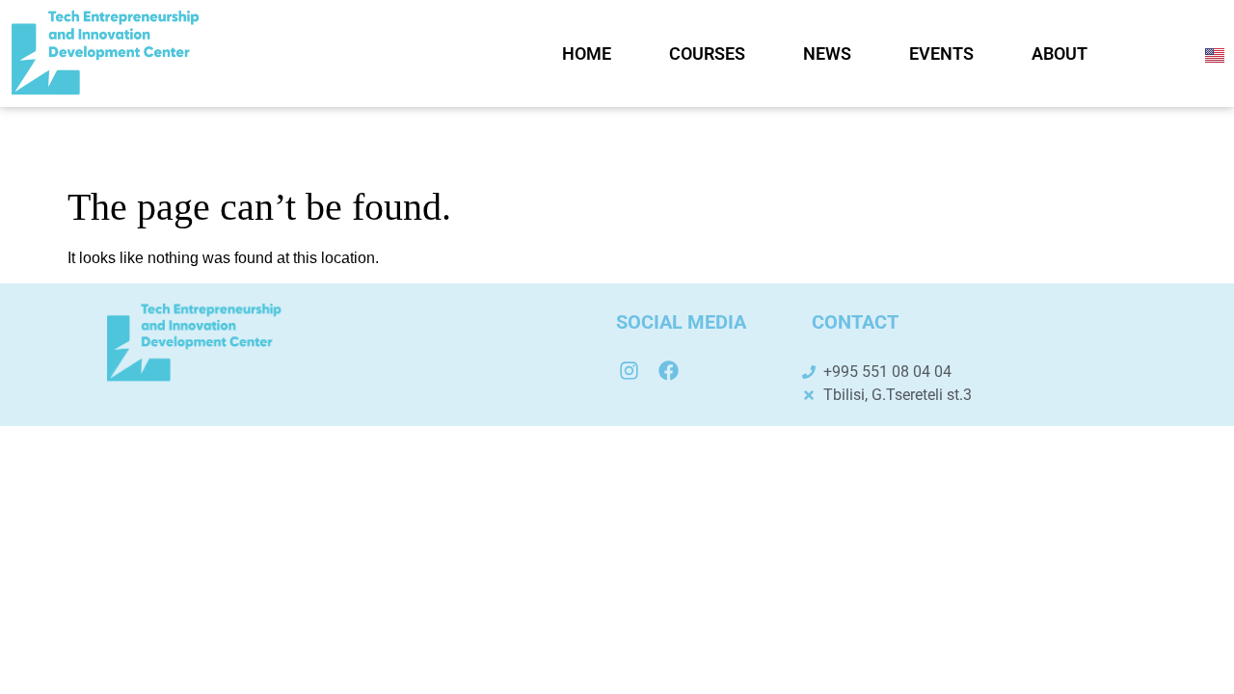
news (827, 53)
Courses (707, 53)
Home (586, 53)
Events (941, 53)
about (1059, 53)
